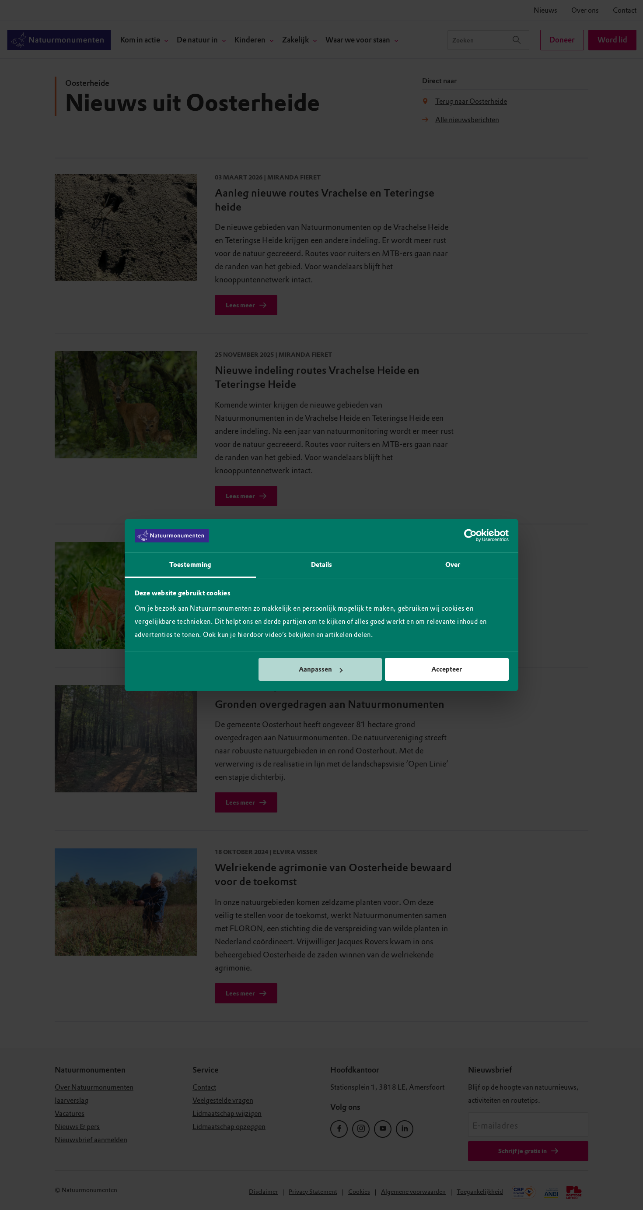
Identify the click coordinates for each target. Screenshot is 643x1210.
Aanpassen (315, 669)
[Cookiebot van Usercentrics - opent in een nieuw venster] (470, 535)
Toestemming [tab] (190, 565)
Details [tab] (321, 565)
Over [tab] (452, 565)
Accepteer (446, 669)
